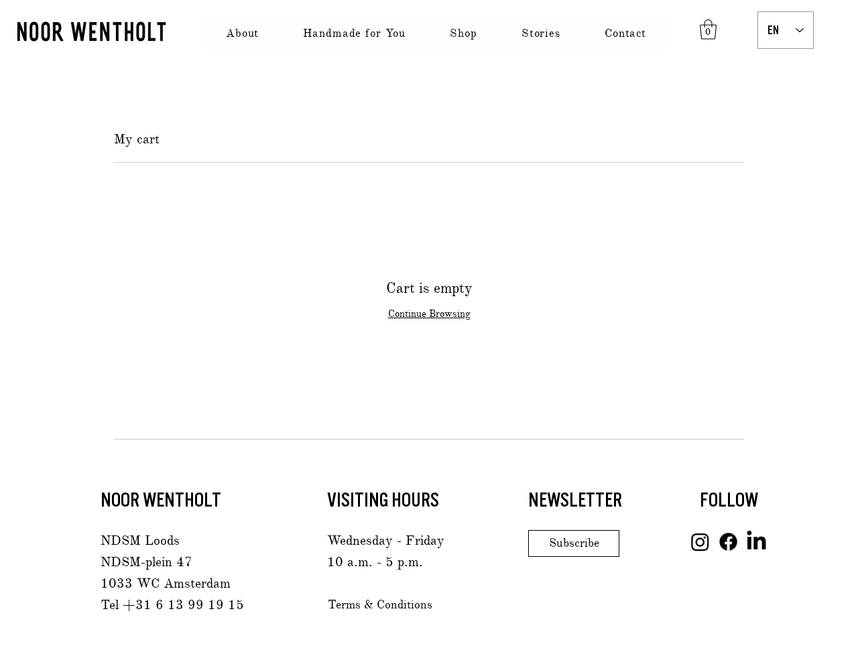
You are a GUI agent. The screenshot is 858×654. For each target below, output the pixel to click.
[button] (708, 29)
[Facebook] (728, 541)
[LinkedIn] (756, 541)
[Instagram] (700, 541)
